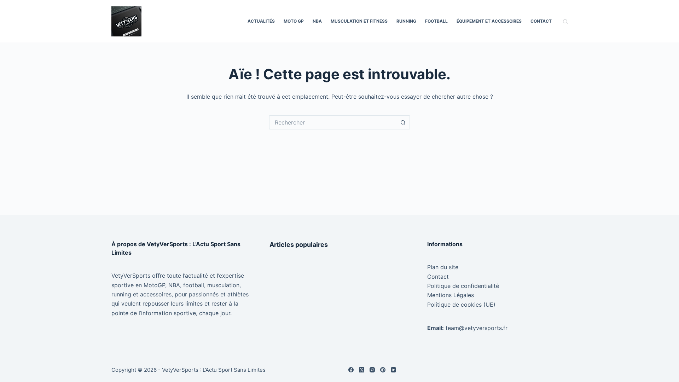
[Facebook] (351, 369)
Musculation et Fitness (359, 21)
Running (406, 21)
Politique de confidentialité (463, 285)
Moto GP (294, 21)
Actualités (261, 21)
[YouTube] (393, 369)
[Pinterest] (382, 369)
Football (436, 21)
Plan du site (442, 267)
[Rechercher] (565, 21)
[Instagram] (372, 369)
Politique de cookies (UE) (461, 304)
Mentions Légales (450, 295)
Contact (541, 21)
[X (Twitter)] (361, 369)
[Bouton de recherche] (403, 122)
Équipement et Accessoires (489, 21)
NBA (317, 21)
